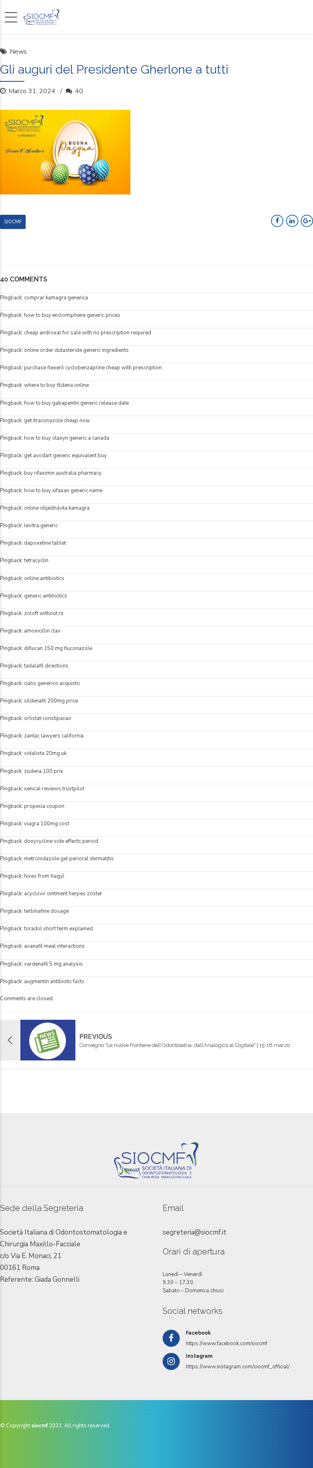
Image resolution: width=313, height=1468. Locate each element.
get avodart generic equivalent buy (65, 455)
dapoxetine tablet (45, 543)
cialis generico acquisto (52, 683)
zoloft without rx (44, 613)
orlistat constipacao (47, 718)
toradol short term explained (58, 928)
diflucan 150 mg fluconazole (58, 648)
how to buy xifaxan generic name (63, 490)
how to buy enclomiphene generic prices (72, 315)
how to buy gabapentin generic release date (76, 403)
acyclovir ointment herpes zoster (63, 893)
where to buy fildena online (56, 385)
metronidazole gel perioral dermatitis (69, 858)
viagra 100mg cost (46, 823)
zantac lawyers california (54, 735)
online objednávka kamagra (57, 508)
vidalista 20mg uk (45, 753)
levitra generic (41, 525)
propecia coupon (44, 806)
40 (79, 91)
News (18, 51)
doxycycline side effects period (61, 841)
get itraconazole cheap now (57, 420)
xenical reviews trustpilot (54, 788)
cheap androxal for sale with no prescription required (87, 332)
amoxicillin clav (42, 631)
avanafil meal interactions (54, 946)
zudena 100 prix (43, 771)
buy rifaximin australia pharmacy (62, 473)
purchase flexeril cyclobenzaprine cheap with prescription (93, 367)
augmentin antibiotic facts (54, 981)
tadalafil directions (46, 666)
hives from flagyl (44, 876)
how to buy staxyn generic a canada (66, 438)
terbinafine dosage (46, 911)
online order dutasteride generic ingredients (76, 350)
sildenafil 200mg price (51, 701)
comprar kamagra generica (56, 297)
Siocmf (13, 222)
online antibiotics (44, 578)
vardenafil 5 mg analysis (53, 964)
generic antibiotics (45, 596)
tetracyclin (36, 560)
